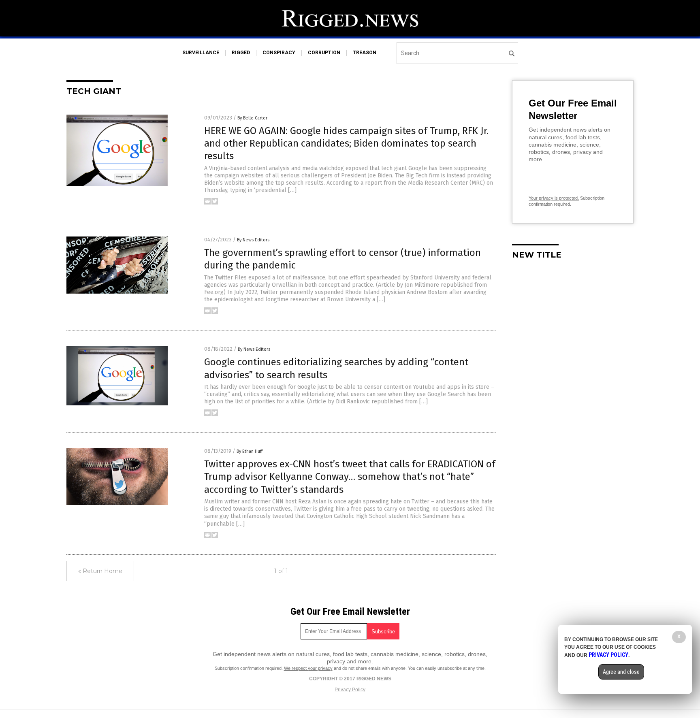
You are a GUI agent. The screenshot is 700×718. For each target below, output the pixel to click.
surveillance (200, 52)
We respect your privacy (308, 668)
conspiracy (278, 52)
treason (364, 52)
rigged (241, 52)
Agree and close (621, 672)
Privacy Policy (350, 689)
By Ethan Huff (249, 451)
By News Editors (253, 240)
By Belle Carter (252, 118)
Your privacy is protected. (554, 198)
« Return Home (100, 571)
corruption (324, 52)
